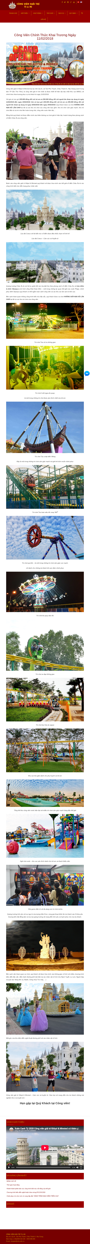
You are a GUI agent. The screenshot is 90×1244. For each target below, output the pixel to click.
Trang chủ (13, 13)
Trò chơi (50, 13)
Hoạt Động (37, 13)
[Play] (9, 1167)
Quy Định (72, 13)
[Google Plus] (71, 2)
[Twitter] (65, 2)
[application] (45, 1148)
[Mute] (77, 1167)
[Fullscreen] (81, 1167)
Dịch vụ (61, 13)
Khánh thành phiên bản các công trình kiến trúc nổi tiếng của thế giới (29, 1188)
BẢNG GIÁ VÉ (11, 1181)
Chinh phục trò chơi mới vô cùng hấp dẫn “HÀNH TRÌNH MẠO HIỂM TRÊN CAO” (33, 1196)
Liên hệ (43, 19)
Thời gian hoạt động (13, 1185)
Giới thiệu (24, 13)
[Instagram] (68, 2)
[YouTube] (74, 2)
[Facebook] (62, 2)
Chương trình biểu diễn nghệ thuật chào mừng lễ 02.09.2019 (26, 1192)
